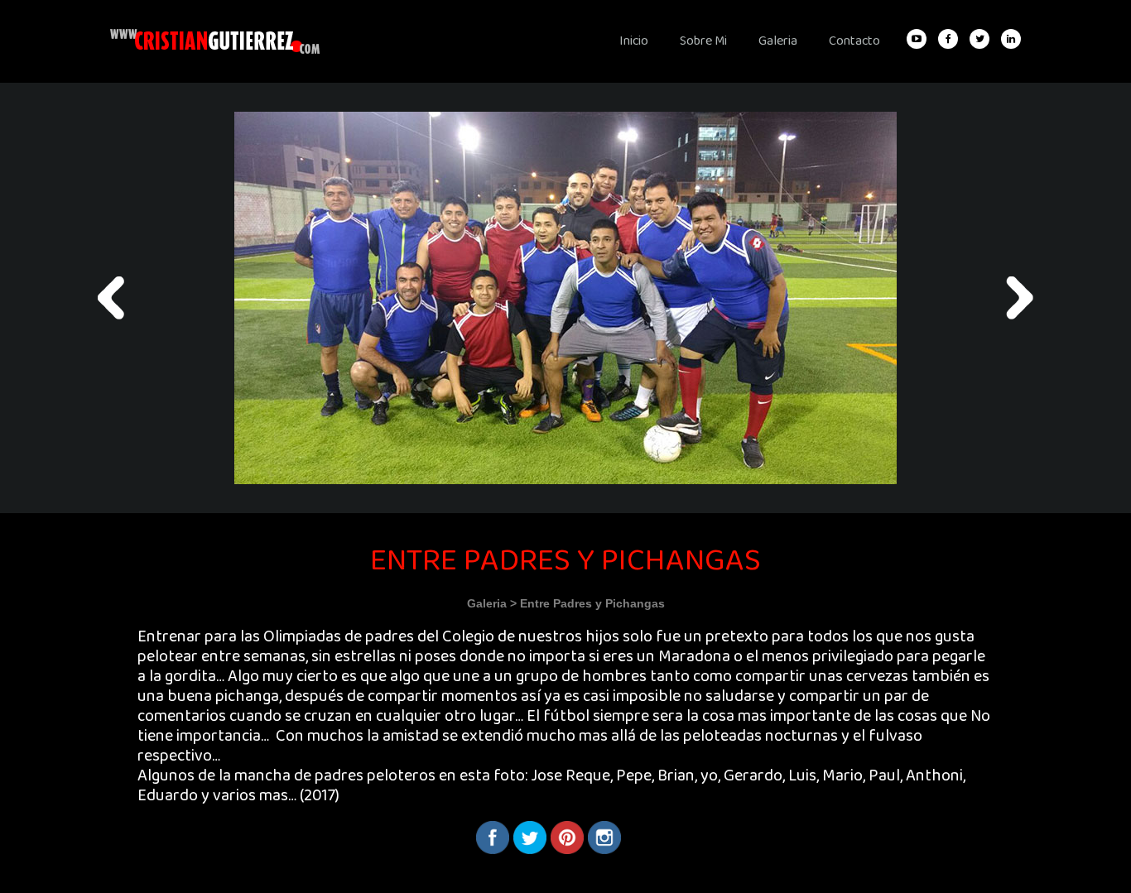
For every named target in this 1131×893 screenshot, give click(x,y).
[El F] (1019, 297)
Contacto (854, 41)
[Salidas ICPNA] (111, 297)
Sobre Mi (703, 41)
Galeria (777, 41)
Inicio (633, 41)
